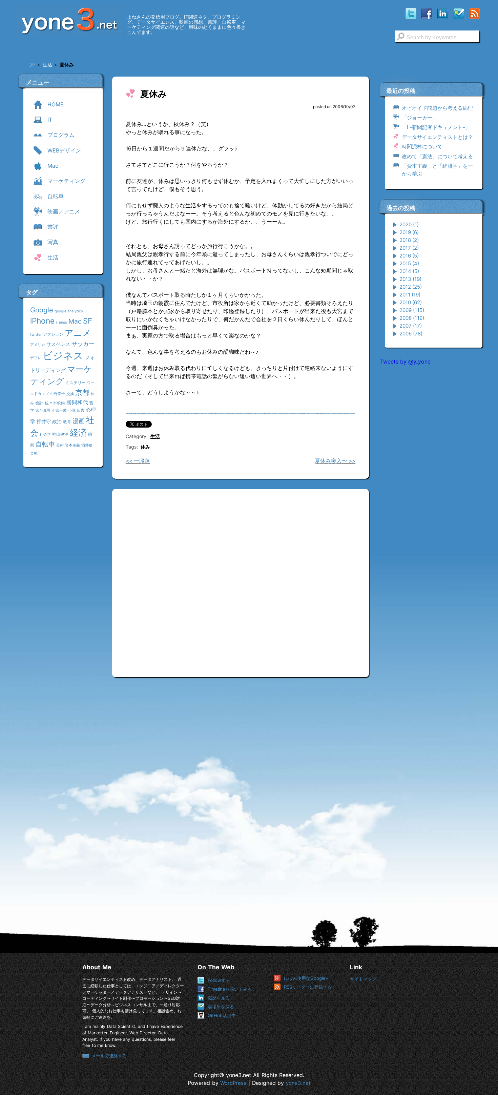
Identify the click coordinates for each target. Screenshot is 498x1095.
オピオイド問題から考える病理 (437, 108)
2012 (410, 287)
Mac (75, 321)
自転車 (45, 444)
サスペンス (58, 344)
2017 (409, 248)
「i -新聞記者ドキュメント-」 (436, 127)
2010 (410, 302)
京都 (82, 392)
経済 (78, 433)
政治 (57, 421)
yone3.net (298, 1083)
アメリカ (37, 345)
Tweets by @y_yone (405, 361)
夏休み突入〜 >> (335, 461)
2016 (409, 255)
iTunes (61, 322)
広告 (80, 410)
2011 (409, 294)
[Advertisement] (431, 474)
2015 (409, 263)
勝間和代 (77, 402)
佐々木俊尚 (55, 402)
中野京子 (57, 394)
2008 (411, 318)
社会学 (45, 434)
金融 (34, 453)
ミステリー (75, 382)
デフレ (35, 358)
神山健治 (60, 434)
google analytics (69, 311)
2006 (410, 333)
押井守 (44, 421)
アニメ (78, 333)
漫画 (78, 421)
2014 (409, 271)
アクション (53, 334)
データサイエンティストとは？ (437, 137)
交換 (70, 394)
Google (41, 310)
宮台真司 (43, 410)
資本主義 (72, 445)
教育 (67, 421)
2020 (409, 224)
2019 (409, 232)
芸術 (60, 445)
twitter (36, 334)
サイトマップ (363, 979)
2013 (410, 279)
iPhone (42, 320)
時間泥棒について (422, 146)
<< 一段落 (138, 461)
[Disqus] (240, 580)
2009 (411, 310)
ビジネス (63, 355)
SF (87, 320)
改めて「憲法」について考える (437, 156)
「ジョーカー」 (419, 118)
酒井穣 (86, 445)
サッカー (83, 343)
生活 (155, 436)
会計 (39, 402)
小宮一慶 (59, 410)
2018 (409, 240)
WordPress (233, 1083)
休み (145, 447)
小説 (72, 410)
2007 (410, 326)
